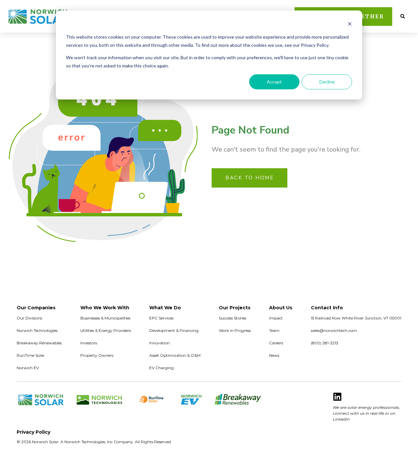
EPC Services (161, 318)
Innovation (159, 342)
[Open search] (403, 16)
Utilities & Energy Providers (105, 330)
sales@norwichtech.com (334, 330)
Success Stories (232, 318)
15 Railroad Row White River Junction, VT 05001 (356, 318)
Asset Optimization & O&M (175, 355)
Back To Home (249, 177)
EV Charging (161, 367)
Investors (88, 342)
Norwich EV (28, 367)
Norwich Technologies (37, 330)
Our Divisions (29, 318)
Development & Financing (174, 330)
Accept (274, 81)
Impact (276, 318)
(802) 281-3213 (324, 342)
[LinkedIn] (337, 396)
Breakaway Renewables (39, 342)
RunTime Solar (31, 355)
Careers (276, 342)
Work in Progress (235, 330)
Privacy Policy (33, 432)
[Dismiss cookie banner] (349, 25)
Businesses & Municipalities (105, 318)
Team (274, 330)
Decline (327, 81)
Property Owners (96, 355)
